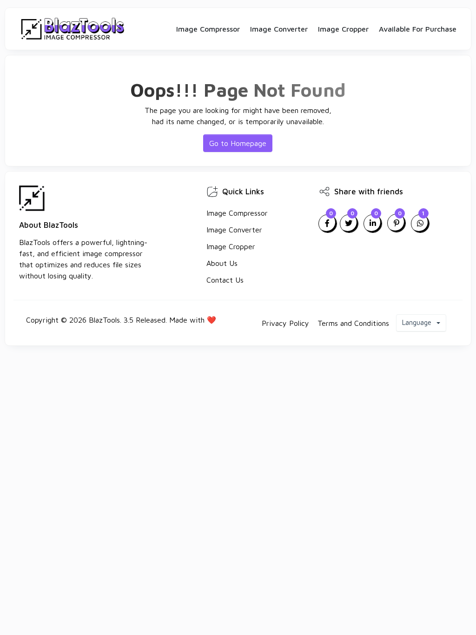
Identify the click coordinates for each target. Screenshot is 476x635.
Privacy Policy (285, 323)
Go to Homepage (237, 143)
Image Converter (279, 29)
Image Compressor (208, 29)
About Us (222, 263)
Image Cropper (343, 29)
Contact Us (225, 280)
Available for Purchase (417, 29)
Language (417, 322)
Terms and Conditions (353, 323)
